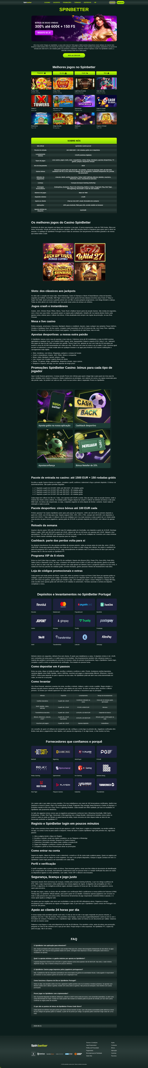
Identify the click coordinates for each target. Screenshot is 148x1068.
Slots (105, 73)
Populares (40, 73)
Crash (83, 73)
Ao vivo (62, 73)
